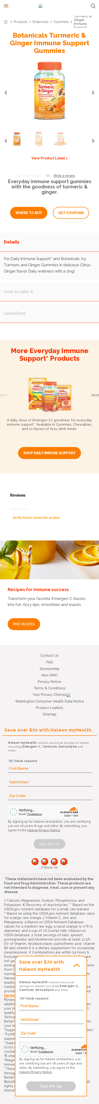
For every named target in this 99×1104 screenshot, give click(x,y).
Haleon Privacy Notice (43, 830)
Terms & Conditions (49, 688)
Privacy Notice (49, 682)
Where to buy (28, 213)
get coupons (71, 213)
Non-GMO (50, 675)
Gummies (61, 22)
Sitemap (49, 714)
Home (5, 22)
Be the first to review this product (37, 519)
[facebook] (35, 861)
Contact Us (49, 655)
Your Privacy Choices (50, 695)
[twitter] (54, 861)
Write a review (64, 176)
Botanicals (41, 22)
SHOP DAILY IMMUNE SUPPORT (49, 453)
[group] (49, 92)
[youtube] (44, 861)
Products (21, 22)
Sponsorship (50, 669)
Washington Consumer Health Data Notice (49, 701)
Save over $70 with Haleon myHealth (41, 965)
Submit (93, 6)
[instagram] (64, 861)
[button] (94, 93)
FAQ (49, 662)
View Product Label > (49, 158)
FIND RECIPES (24, 624)
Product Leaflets (49, 708)
